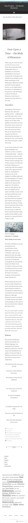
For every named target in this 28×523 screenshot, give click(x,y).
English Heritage (16, 486)
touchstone (9, 430)
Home (5, 515)
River (17, 495)
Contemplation (16, 434)
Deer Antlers (14, 484)
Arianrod (22, 474)
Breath (4, 479)
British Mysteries (8, 434)
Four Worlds (10, 488)
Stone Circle (8, 502)
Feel (21, 486)
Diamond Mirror (7, 486)
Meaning (5, 493)
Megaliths (18, 493)
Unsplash (15, 236)
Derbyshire (20, 484)
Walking (21, 504)
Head (18, 488)
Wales (15, 504)
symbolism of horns (18, 502)
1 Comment (9, 440)
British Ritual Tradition (17, 479)
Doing (5, 458)
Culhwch (7, 436)
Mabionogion (12, 436)
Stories (6, 464)
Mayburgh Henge (17, 491)
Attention (7, 477)
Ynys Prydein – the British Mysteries (14, 7)
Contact (21, 515)
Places (5, 462)
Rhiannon (7, 438)
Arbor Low (16, 475)
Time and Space (12, 438)
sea (3, 498)
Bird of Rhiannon (10, 432)
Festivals (6, 460)
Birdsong (16, 432)
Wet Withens (6, 506)
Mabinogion (8, 491)
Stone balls (12, 499)
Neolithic (6, 495)
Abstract (6, 456)
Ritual (14, 495)
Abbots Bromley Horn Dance (7, 474)
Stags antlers (7, 497)
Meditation (17, 436)
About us (10, 515)
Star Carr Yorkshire (20, 497)
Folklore (3, 488)
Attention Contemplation (14, 477)
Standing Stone (13, 497)
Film (23, 486)
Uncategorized (7, 466)
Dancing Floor (6, 484)
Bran (20, 432)
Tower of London (5, 504)
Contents (16, 515)
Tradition (11, 504)
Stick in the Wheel (5, 499)
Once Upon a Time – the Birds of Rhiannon (14, 53)
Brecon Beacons (10, 479)
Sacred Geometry (22, 495)
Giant (15, 488)
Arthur (3, 477)
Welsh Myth (19, 438)
